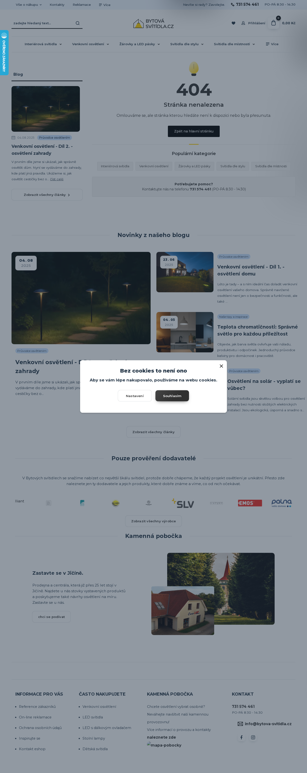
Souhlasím (172, 396)
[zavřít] (221, 365)
